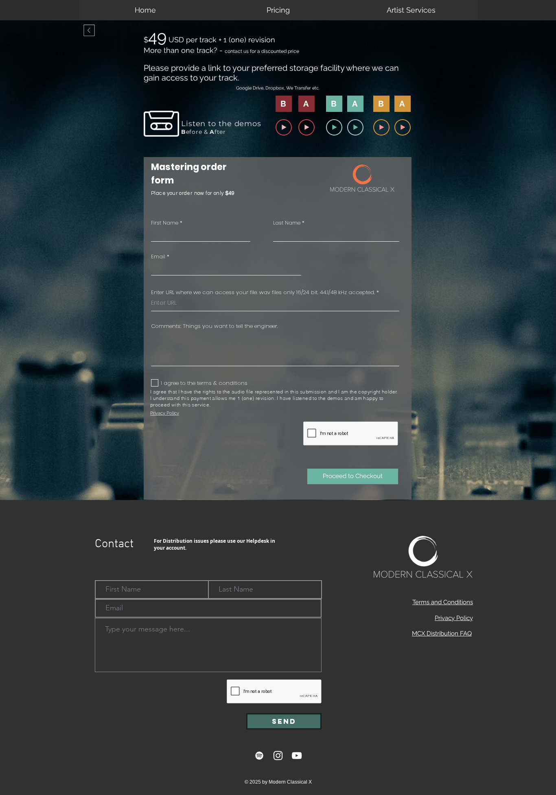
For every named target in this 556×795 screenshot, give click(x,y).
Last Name (286, 222)
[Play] (284, 127)
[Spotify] (259, 755)
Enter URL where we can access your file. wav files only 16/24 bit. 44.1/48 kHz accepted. (263, 292)
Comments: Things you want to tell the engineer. (214, 326)
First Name (164, 222)
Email (158, 256)
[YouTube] (297, 755)
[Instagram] (278, 755)
